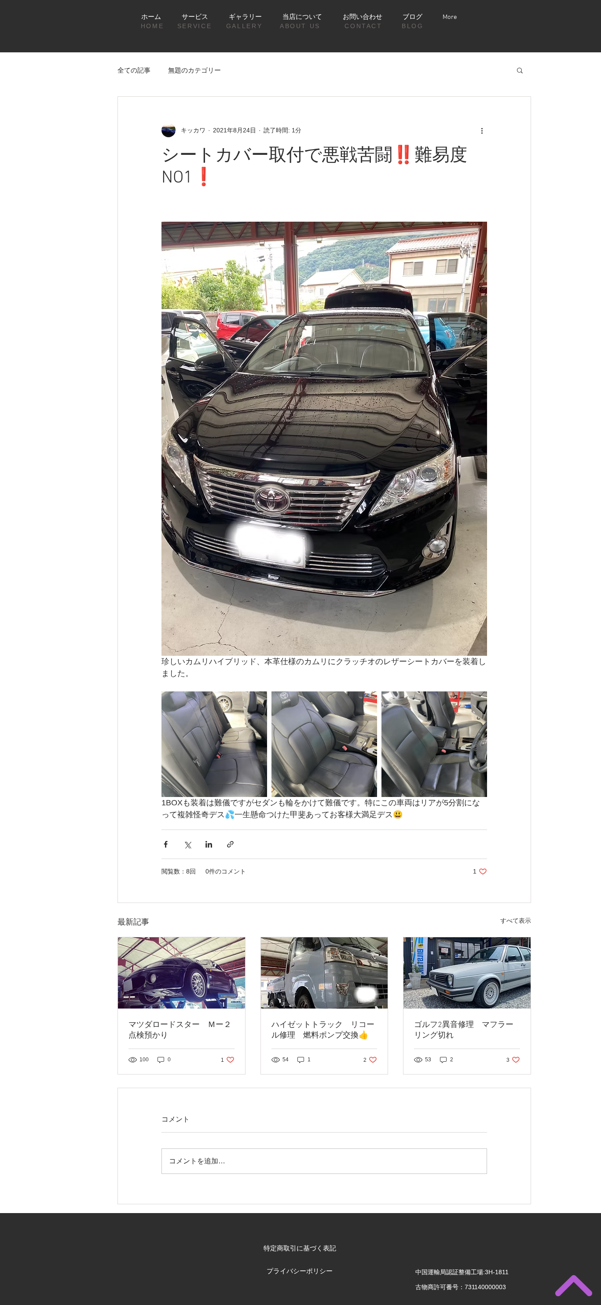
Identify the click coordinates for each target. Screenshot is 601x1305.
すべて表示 (515, 920)
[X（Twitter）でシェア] (187, 844)
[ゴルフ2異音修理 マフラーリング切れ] (467, 973)
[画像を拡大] (214, 744)
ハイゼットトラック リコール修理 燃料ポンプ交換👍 (322, 1030)
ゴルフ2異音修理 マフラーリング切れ (463, 1030)
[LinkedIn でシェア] (209, 844)
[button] (520, 69)
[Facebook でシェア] (165, 844)
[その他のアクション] (481, 130)
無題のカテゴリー (194, 70)
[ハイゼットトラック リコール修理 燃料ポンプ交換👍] (324, 973)
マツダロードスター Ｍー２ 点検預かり (181, 1030)
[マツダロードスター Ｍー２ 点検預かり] (181, 973)
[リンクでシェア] (230, 844)
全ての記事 (133, 70)
